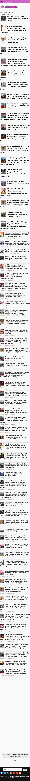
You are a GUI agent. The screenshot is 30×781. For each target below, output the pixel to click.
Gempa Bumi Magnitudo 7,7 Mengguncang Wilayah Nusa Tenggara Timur (14, 474)
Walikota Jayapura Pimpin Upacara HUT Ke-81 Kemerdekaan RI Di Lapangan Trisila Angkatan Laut (16, 266)
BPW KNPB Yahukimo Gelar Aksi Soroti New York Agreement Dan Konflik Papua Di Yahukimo (16, 402)
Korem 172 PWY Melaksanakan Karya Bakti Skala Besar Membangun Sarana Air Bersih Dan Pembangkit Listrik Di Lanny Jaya (15, 617)
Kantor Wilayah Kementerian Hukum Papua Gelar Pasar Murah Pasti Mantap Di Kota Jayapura (16, 663)
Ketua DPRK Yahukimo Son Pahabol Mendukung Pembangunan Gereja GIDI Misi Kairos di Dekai (17, 234)
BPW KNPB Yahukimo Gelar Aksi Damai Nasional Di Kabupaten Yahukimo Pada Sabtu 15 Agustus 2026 (13, 607)
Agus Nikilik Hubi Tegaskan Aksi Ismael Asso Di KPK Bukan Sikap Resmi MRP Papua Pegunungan (16, 671)
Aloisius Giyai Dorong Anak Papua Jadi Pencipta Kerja (16, 530)
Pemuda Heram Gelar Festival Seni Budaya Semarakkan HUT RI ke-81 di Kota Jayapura (18, 127)
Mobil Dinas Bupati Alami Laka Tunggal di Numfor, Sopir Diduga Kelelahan (18, 19)
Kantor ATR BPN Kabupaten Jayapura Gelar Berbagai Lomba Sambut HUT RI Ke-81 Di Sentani (17, 554)
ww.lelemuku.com (18, 777)
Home (15, 760)
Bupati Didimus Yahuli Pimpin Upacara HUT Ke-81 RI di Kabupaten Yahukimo (17, 365)
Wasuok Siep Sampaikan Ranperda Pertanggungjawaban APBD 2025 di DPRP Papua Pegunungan (17, 546)
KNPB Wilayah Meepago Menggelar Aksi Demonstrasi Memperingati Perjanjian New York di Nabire (16, 429)
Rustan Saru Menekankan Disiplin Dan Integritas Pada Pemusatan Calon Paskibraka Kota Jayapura (16, 646)
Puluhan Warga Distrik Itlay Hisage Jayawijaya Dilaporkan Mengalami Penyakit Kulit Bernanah (17, 522)
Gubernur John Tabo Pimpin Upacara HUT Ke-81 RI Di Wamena (17, 357)
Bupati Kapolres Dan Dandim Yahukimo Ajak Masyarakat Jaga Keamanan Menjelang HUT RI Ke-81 (16, 393)
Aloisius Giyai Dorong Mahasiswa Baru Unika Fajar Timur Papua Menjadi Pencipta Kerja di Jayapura (18, 96)
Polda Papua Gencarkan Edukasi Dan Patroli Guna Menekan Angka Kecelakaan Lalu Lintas (17, 589)
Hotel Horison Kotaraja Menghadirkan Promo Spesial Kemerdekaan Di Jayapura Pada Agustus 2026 (13, 446)
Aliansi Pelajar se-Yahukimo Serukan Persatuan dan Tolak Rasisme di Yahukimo (15, 295)
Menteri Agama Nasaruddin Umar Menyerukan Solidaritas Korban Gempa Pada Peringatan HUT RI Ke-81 (17, 350)
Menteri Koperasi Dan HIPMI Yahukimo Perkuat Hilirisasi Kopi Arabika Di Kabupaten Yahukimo (16, 598)
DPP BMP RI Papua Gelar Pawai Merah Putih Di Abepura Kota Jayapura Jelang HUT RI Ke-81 (17, 504)
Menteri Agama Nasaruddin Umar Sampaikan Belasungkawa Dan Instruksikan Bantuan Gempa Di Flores (14, 322)
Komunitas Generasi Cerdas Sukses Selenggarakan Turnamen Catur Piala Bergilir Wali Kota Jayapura (16, 410)
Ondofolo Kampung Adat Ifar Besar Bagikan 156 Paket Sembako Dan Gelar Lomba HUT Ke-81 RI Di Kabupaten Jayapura (14, 276)
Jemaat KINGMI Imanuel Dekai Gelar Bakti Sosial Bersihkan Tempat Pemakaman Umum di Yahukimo (17, 654)
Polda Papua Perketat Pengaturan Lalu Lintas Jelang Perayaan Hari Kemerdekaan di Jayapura (16, 581)
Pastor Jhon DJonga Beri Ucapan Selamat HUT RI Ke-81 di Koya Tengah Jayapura (17, 40)
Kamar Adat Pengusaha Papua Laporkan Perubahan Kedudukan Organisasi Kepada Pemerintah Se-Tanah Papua (14, 563)
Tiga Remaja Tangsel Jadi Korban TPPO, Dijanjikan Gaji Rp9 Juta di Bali (17, 250)
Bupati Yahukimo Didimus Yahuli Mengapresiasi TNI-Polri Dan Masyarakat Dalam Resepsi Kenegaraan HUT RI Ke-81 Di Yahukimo (14, 312)
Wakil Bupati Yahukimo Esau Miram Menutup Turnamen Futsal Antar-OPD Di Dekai (17, 572)
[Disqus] (15, 695)
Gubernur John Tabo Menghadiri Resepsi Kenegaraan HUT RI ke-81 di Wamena (18, 106)
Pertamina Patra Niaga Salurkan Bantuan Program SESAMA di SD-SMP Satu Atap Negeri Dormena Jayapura (17, 243)
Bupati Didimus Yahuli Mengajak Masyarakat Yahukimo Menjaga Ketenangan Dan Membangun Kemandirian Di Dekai (13, 495)
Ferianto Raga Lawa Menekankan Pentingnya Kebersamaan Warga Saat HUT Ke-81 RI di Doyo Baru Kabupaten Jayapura (13, 341)
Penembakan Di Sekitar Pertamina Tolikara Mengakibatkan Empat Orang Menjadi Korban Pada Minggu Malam (14, 419)
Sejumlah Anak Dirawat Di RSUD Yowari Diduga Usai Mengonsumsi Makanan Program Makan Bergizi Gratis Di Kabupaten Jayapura (14, 513)
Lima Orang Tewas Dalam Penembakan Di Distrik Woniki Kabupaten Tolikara (17, 214)
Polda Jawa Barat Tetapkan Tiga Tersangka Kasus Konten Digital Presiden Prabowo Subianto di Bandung (13, 627)
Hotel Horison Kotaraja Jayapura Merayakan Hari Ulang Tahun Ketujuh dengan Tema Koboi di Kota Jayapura (14, 384)
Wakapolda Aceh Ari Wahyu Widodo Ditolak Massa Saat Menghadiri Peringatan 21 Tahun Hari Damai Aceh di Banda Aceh (14, 456)
